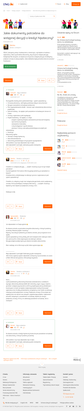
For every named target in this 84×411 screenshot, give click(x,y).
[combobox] (42, 16)
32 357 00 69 (69, 397)
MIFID (31, 403)
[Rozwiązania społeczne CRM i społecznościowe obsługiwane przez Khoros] (77, 359)
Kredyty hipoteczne (26, 10)
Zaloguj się (76, 4)
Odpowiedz (8, 80)
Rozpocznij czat (69, 394)
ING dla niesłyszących (11, 403)
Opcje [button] (42, 80)
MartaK (12, 325)
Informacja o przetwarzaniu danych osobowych (34, 358)
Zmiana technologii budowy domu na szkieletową (67, 69)
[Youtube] (73, 406)
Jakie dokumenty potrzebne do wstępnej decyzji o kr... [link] (45, 10)
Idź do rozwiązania (10, 66)
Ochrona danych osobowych (49, 403)
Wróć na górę (42, 367)
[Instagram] (76, 406)
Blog (67, 4)
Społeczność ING (4, 10)
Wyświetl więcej (62, 170)
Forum (59, 4)
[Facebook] (66, 406)
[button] (49, 80)
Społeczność (23, 4)
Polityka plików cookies (67, 403)
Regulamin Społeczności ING (11, 358)
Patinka (12, 45)
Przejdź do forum (62, 113)
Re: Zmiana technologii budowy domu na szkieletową (68, 41)
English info (24, 403)
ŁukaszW (13, 93)
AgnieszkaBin (14, 216)
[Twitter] (70, 406)
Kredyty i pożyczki (16, 10)
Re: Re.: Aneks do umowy (66, 95)
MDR (37, 403)
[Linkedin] (80, 406)
